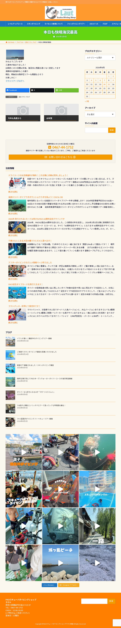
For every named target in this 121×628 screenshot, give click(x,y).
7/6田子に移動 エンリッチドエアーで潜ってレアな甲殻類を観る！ (41, 405)
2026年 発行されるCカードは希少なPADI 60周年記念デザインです (36, 219)
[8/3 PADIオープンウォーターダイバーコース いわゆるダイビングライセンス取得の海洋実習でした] (60, 452)
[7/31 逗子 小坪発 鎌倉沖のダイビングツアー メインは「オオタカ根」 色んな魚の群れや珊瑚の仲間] (97, 452)
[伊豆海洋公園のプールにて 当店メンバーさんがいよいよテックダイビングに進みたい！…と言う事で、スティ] (60, 489)
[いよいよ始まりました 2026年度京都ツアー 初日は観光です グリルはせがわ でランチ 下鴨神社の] (24, 563)
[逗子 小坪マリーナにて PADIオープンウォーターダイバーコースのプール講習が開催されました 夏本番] (97, 489)
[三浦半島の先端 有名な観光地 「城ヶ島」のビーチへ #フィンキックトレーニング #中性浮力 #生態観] (60, 563)
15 (109, 84)
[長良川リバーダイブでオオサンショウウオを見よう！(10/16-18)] (17, 205)
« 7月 (87, 101)
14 (104, 84)
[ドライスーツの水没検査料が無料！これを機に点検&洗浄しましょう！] (17, 184)
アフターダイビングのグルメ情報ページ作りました (30, 262)
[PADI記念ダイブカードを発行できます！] (17, 293)
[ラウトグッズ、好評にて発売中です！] (17, 314)
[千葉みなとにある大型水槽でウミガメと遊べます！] (17, 249)
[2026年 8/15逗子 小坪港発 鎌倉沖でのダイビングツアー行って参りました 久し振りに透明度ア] (24, 452)
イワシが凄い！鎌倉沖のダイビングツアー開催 (34, 338)
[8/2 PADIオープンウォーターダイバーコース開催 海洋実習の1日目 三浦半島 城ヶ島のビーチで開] (24, 489)
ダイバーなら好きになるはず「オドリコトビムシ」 (36, 392)
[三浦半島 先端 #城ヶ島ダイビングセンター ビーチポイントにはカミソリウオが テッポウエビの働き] (97, 563)
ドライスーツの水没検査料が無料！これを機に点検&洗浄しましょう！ (38, 175)
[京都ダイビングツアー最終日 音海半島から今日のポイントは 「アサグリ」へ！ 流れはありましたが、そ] (24, 526)
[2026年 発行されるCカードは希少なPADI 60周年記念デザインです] (17, 227)
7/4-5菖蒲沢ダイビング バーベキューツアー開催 (35, 419)
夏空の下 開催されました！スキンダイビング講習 (35, 365)
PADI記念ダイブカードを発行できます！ (25, 284)
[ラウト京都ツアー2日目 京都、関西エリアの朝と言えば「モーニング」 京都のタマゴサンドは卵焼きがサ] (97, 526)
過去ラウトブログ (24, 97)
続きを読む (13, 192)
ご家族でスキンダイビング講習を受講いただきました (37, 352)
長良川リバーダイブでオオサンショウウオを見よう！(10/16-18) (35, 197)
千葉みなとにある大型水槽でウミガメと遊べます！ (30, 241)
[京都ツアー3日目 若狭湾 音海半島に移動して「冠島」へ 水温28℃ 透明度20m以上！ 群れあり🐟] (60, 526)
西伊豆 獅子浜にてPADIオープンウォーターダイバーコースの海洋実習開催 (44, 379)
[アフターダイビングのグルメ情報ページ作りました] (17, 271)
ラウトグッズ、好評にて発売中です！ (24, 306)
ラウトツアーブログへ (15, 81)
